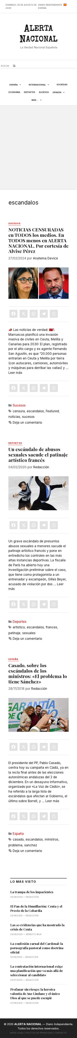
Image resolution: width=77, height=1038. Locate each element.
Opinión (57, 92)
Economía (14, 92)
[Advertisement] (38, 147)
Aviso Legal (17, 1033)
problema (15, 845)
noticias (14, 417)
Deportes (29, 92)
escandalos (35, 411)
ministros (51, 839)
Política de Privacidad (39, 1033)
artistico (19, 627)
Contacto (61, 1033)
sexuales (29, 633)
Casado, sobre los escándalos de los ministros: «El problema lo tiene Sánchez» (37, 673)
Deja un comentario (27, 422)
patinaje (14, 633)
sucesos (28, 417)
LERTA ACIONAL (38, 35)
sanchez (30, 845)
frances (51, 627)
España (14, 84)
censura (19, 411)
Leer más (15, 373)
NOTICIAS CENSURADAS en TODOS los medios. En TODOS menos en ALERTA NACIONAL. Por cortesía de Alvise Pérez (38, 240)
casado (18, 839)
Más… (35, 100)
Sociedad (62, 84)
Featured (52, 411)
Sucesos (44, 92)
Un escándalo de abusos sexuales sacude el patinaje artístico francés (38, 454)
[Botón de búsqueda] (14, 66)
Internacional (37, 84)
